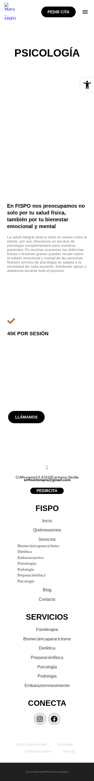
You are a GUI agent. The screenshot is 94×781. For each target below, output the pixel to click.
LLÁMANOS (26, 417)
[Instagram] (39, 718)
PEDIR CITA (58, 12)
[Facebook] (54, 718)
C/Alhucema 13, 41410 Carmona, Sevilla (47, 477)
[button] (85, 12)
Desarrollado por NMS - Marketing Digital (47, 771)
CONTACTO (68, 417)
